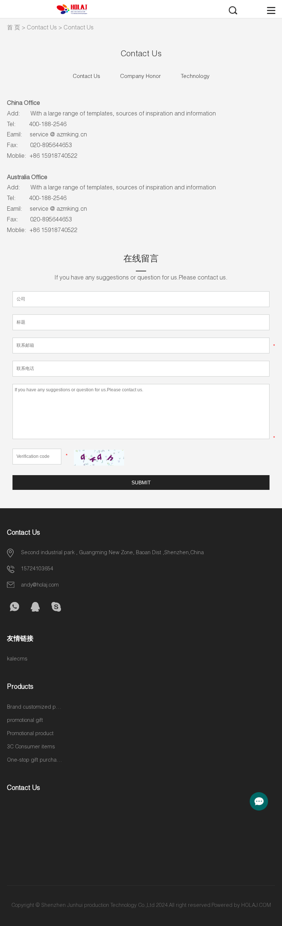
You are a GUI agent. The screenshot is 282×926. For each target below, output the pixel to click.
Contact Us (42, 28)
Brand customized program (34, 707)
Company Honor (140, 76)
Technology (195, 76)
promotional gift (25, 720)
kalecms (17, 659)
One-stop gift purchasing (34, 760)
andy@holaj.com (40, 585)
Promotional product (30, 734)
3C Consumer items (31, 747)
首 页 (13, 28)
